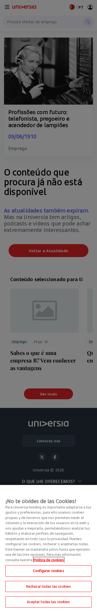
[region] (48, 548)
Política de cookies (49, 559)
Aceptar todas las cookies (48, 601)
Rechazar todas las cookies (48, 586)
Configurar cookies (48, 570)
